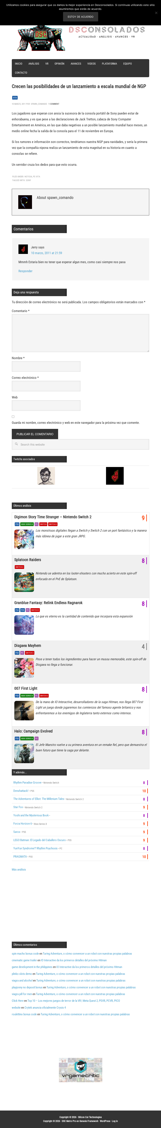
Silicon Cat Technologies (90, 1117)
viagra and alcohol (22, 980)
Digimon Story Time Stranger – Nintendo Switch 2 (52, 517)
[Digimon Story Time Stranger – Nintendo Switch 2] (25, 540)
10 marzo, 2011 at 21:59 (46, 253)
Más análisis (19, 869)
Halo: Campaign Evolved (33, 731)
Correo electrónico (25, 378)
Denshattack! (20, 791)
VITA (15, 98)
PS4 (17, 610)
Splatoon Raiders (27, 559)
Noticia (28, 176)
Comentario (20, 311)
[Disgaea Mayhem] (25, 668)
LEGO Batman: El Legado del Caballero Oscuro (39, 840)
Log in (115, 1121)
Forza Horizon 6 (22, 823)
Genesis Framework (89, 1121)
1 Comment (53, 104)
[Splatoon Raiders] (25, 583)
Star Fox (18, 807)
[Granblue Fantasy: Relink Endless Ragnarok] (25, 626)
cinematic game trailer (24, 960)
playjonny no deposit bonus (27, 987)
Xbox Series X (27, 524)
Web (14, 397)
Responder (25, 271)
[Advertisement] (45, 906)
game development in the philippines (32, 967)
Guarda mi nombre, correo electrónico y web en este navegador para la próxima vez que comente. (76, 423)
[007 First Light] (25, 711)
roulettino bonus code (24, 1014)
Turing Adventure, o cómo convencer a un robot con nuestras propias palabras (87, 953)
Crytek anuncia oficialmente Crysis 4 (45, 1007)
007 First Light (25, 688)
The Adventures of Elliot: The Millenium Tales (38, 799)
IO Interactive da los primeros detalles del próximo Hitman (74, 960)
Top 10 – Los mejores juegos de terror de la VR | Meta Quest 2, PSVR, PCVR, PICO (73, 1001)
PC (36, 524)
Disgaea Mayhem (27, 645)
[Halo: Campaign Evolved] (25, 754)
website (16, 1007)
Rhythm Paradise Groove (27, 782)
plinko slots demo (22, 974)
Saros (16, 832)
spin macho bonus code (25, 953)
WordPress (105, 1121)
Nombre (18, 358)
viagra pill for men (22, 994)
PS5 (17, 524)
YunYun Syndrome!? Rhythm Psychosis (35, 848)
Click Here (18, 1001)
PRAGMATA (20, 856)
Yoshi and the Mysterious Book (31, 815)
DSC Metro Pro (69, 1121)
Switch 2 (53, 524)
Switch (43, 524)
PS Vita (36, 176)
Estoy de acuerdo (80, 16)
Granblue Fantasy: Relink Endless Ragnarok (48, 602)
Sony (28, 180)
